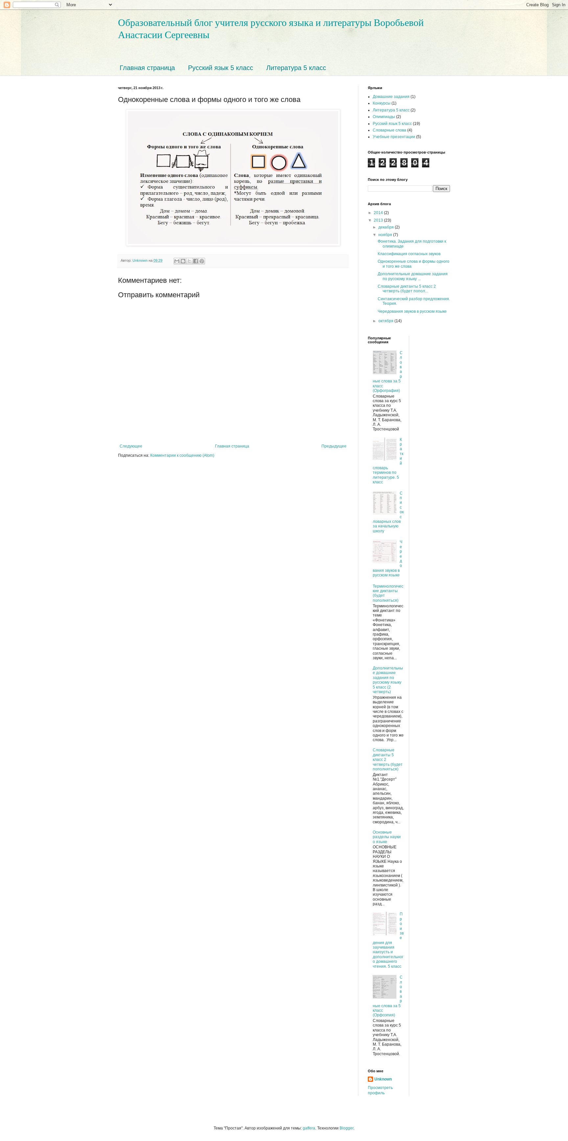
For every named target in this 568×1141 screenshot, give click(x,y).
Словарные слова (389, 130)
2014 (379, 212)
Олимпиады (384, 116)
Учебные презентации (394, 136)
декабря (386, 227)
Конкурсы (381, 103)
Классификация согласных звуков (409, 254)
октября (386, 321)
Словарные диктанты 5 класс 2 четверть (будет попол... (407, 288)
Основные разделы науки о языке (387, 837)
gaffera (309, 1128)
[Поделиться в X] (189, 261)
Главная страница (147, 67)
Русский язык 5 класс (220, 67)
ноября (385, 234)
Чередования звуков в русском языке (412, 311)
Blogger (346, 1128)
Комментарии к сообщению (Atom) (182, 455)
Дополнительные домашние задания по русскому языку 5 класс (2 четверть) (388, 680)
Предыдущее (333, 446)
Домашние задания (391, 96)
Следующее (131, 446)
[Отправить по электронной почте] (177, 261)
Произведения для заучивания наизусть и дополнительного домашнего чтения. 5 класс (388, 940)
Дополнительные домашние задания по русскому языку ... (413, 276)
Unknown (383, 1079)
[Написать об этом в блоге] (183, 261)
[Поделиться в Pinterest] (202, 261)
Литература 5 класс (296, 67)
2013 (379, 220)
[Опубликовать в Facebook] (195, 261)
